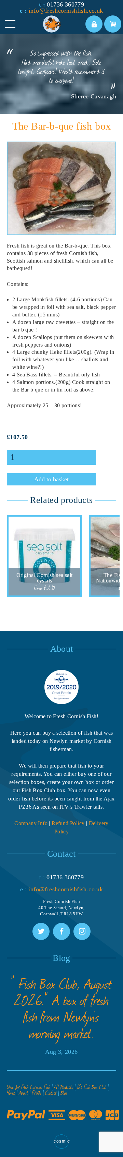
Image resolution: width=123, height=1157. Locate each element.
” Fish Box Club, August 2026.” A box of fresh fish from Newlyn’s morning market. (61, 1008)
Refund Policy (68, 823)
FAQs (37, 1093)
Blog (63, 1093)
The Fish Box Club (92, 1087)
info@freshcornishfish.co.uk (66, 10)
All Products (63, 1087)
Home (11, 1093)
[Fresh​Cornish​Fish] (63, 24)
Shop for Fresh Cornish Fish (29, 1087)
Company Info (30, 823)
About (23, 1093)
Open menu (10, 24)
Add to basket (51, 479)
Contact (51, 1093)
